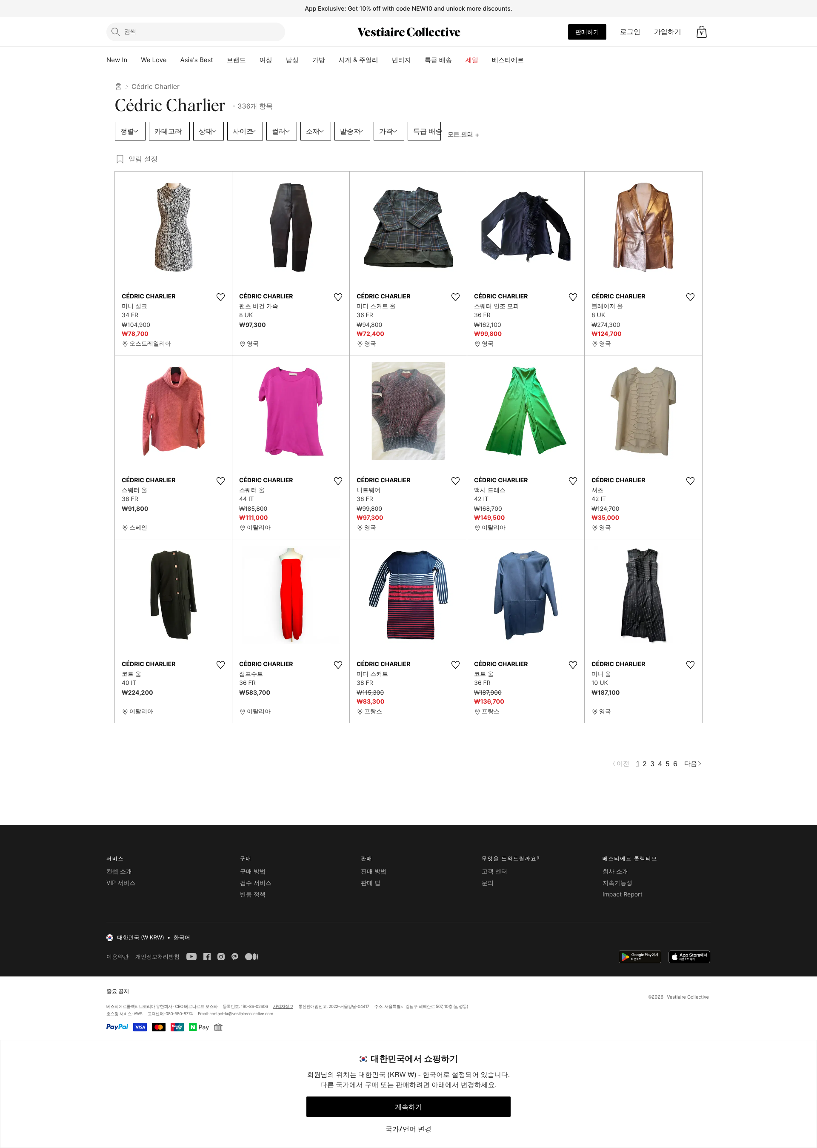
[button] (702, 32)
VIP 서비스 (120, 883)
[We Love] (173, 60)
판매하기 (587, 31)
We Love (153, 60)
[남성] (305, 60)
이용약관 (117, 956)
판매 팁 (370, 883)
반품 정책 (253, 894)
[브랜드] (252, 60)
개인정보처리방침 (157, 956)
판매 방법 (373, 871)
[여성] (279, 60)
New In (116, 60)
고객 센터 (494, 871)
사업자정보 (283, 1006)
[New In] (134, 60)
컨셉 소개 (119, 871)
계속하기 (408, 1107)
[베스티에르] (530, 60)
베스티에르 (508, 60)
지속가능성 (617, 883)
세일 (472, 60)
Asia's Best (196, 60)
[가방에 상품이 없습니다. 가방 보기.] (702, 32)
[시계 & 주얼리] (385, 60)
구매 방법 (253, 871)
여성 (266, 60)
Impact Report (623, 894)
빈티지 (401, 60)
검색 (130, 31)
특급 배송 (438, 60)
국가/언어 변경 (408, 1129)
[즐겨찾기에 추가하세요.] (220, 297)
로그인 (630, 31)
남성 (292, 60)
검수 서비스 (255, 883)
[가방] (332, 60)
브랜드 (236, 60)
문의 (488, 883)
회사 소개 (615, 871)
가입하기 (667, 31)
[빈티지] (417, 60)
